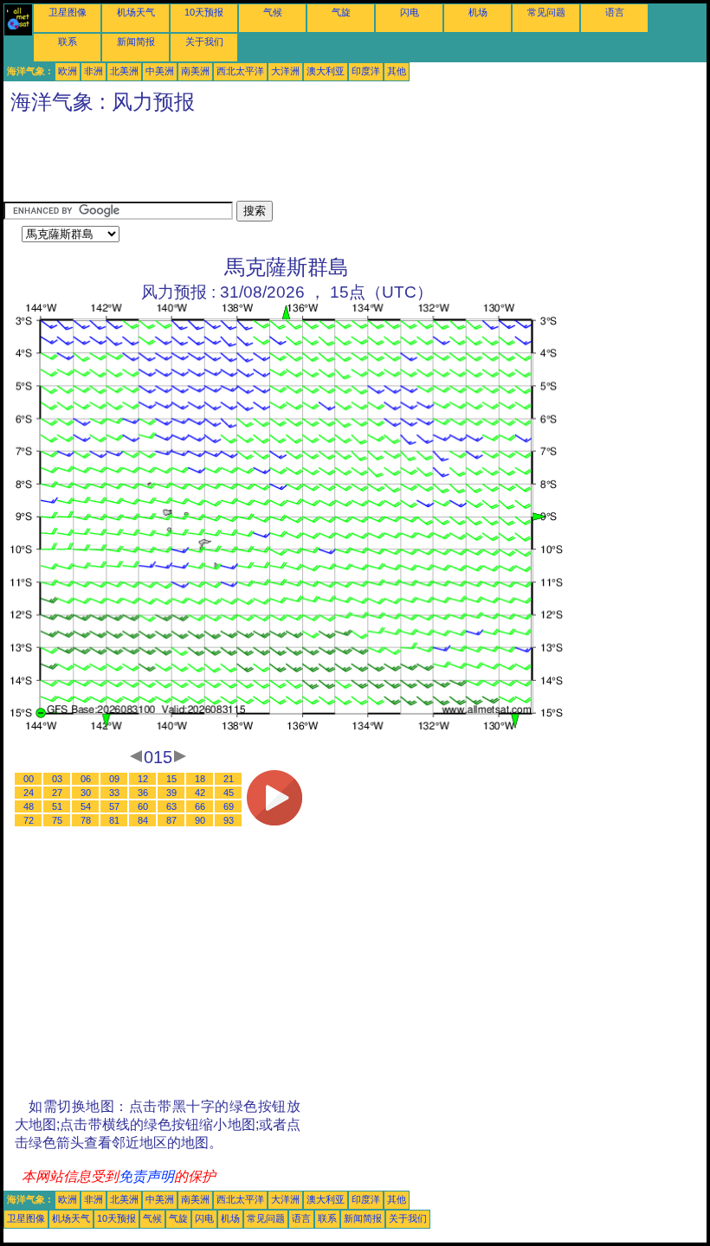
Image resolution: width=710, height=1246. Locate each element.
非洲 (93, 71)
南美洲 (195, 71)
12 (143, 779)
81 (114, 820)
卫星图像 (67, 12)
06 (86, 779)
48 (28, 806)
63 (171, 806)
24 (28, 792)
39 (171, 792)
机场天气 (136, 12)
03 (57, 779)
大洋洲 (285, 71)
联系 (67, 41)
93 (228, 820)
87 (171, 820)
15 (171, 779)
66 (200, 806)
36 (143, 792)
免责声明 (146, 1176)
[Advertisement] (318, 162)
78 (86, 820)
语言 (614, 12)
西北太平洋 (240, 71)
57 (114, 806)
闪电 (409, 12)
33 (114, 792)
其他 (396, 71)
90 (200, 820)
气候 (272, 12)
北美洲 (124, 71)
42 (200, 792)
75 (57, 820)
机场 (477, 12)
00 (28, 779)
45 (228, 792)
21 (228, 779)
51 (57, 806)
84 (143, 820)
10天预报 (203, 12)
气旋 (341, 12)
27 (57, 792)
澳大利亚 (326, 71)
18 (200, 779)
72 (28, 820)
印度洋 (366, 71)
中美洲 (159, 71)
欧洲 (67, 71)
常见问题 (546, 12)
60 (143, 806)
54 (86, 806)
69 (228, 806)
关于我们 (204, 41)
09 (114, 779)
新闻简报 (136, 41)
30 (86, 792)
